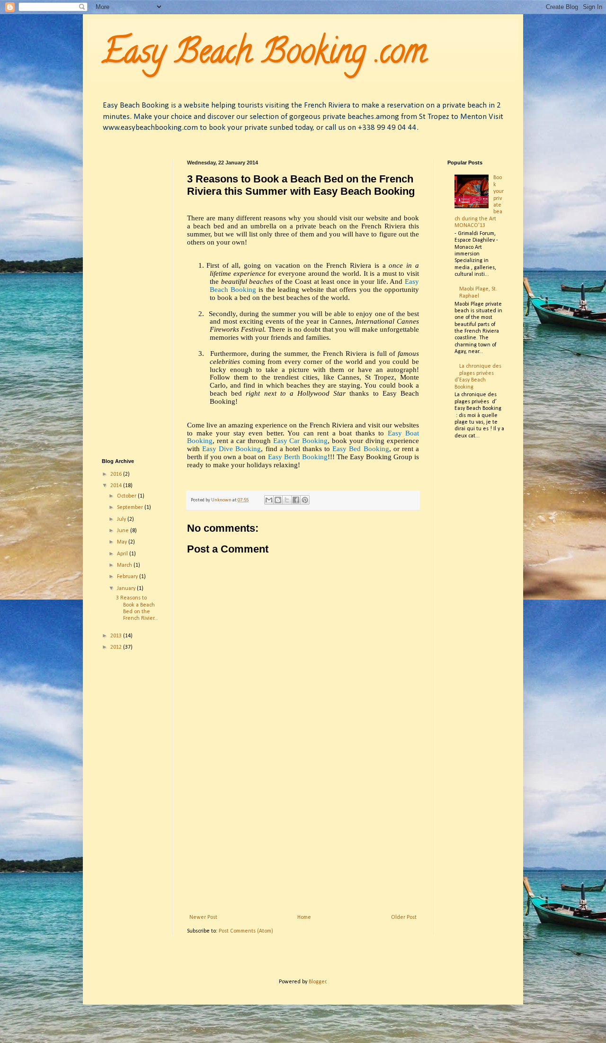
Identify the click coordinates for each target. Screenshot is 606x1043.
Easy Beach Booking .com (264, 55)
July (122, 519)
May (122, 542)
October (127, 496)
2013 (116, 636)
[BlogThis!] (278, 500)
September (130, 507)
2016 (116, 474)
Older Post (404, 917)
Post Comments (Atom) (246, 931)
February (128, 577)
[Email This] (269, 500)
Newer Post (203, 917)
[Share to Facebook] (296, 500)
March (125, 565)
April (123, 554)
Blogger (317, 982)
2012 (116, 647)
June (123, 531)
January (127, 588)
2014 (116, 486)
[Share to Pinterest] (305, 500)
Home (304, 917)
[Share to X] (287, 500)
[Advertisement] (303, 836)
